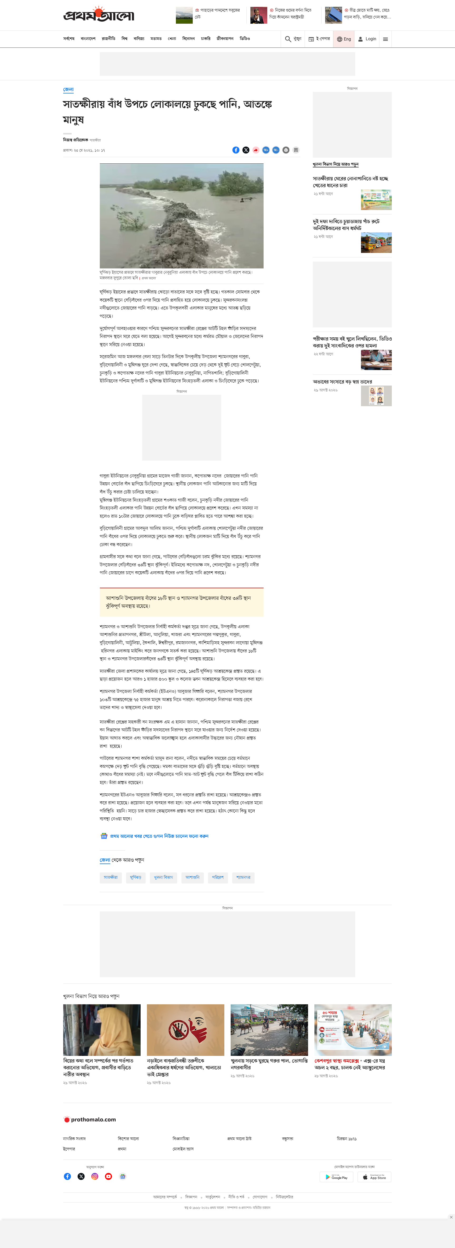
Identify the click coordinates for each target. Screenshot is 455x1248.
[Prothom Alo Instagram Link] (97, 1177)
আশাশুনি (193, 878)
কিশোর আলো (128, 1139)
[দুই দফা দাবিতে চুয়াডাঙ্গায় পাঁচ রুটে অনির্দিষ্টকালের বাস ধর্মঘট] (376, 242)
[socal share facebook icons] (237, 153)
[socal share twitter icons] (247, 153)
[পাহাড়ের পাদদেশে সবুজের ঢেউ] (184, 15)
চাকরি (205, 39)
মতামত (156, 39)
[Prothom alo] (98, 15)
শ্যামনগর (243, 878)
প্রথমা (122, 1149)
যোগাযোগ (260, 1197)
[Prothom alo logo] (89, 1121)
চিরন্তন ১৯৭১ (347, 1139)
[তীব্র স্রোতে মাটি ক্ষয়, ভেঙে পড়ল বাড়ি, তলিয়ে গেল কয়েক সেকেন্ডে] (333, 15)
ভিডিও (245, 39)
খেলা (172, 39)
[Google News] (122, 1177)
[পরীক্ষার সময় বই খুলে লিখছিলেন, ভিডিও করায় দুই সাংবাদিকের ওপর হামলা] (376, 360)
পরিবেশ (218, 878)
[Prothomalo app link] (336, 1178)
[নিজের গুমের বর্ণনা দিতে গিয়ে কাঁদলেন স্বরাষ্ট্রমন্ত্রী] (258, 15)
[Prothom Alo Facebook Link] (70, 1177)
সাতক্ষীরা (111, 878)
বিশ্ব (124, 39)
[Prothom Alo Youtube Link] (111, 1177)
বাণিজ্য (139, 39)
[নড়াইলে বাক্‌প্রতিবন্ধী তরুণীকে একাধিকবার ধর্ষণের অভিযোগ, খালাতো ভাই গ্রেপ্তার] (185, 1030)
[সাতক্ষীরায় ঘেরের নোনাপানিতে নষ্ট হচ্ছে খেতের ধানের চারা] (376, 199)
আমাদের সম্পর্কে (165, 1197)
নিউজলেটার (284, 1197)
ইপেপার (69, 1149)
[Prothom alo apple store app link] (374, 1178)
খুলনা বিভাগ (163, 878)
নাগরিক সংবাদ (74, 1139)
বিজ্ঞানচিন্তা (181, 1139)
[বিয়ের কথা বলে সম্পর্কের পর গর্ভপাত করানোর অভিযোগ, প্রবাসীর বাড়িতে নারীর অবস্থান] (102, 1030)
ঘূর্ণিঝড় (135, 878)
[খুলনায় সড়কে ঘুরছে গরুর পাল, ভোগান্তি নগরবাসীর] (269, 1030)
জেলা (68, 90)
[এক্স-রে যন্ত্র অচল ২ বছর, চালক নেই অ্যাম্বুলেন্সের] (353, 1030)
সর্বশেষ (69, 39)
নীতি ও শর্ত (236, 1197)
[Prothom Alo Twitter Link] (84, 1177)
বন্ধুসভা (287, 1139)
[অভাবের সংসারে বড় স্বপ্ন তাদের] (376, 396)
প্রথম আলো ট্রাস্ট (239, 1139)
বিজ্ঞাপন (191, 1197)
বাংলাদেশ (88, 39)
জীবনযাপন (225, 39)
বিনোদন (188, 39)
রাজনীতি (108, 39)
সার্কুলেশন (213, 1197)
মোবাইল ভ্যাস (183, 1149)
